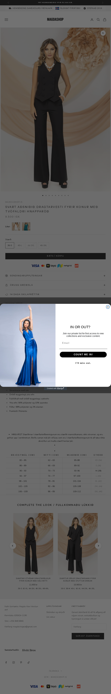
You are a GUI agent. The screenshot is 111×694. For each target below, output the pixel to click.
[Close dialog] (108, 307)
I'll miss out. (83, 363)
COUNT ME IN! (83, 354)
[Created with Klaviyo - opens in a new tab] (55, 388)
